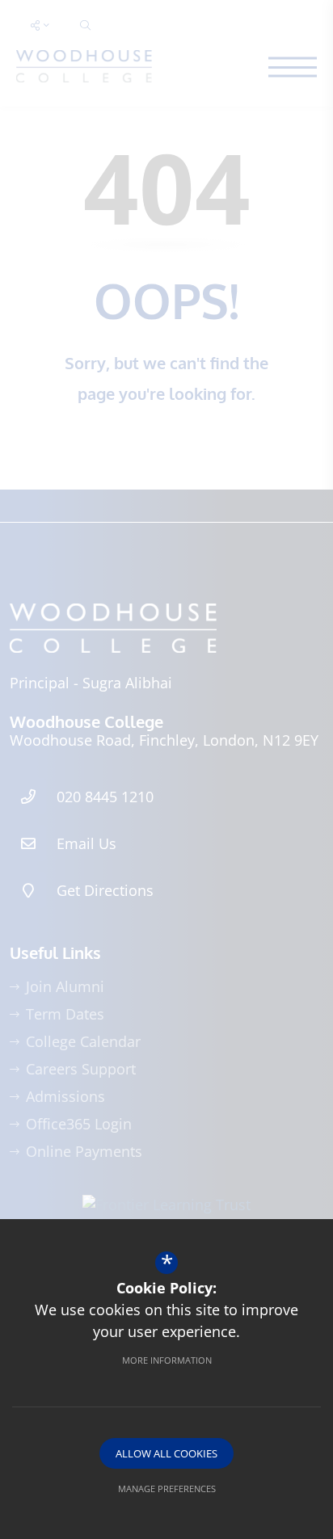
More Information (167, 1360)
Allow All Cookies (166, 1453)
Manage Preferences (167, 1488)
